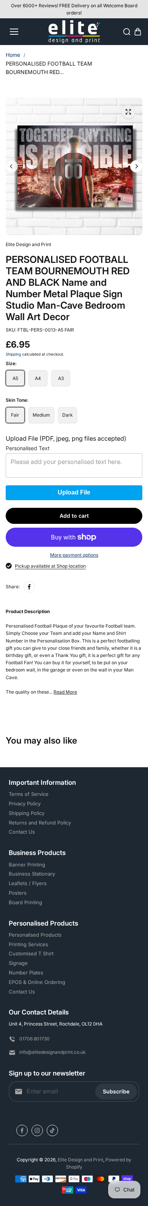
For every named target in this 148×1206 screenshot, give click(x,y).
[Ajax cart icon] (137, 31)
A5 (15, 378)
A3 (61, 378)
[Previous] (12, 166)
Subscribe (116, 1091)
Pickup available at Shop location (50, 566)
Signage (18, 963)
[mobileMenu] (14, 31)
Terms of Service (29, 794)
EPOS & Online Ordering (37, 982)
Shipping (13, 354)
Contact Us (22, 832)
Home (13, 55)
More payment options (74, 555)
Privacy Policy (25, 803)
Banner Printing (27, 864)
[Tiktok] (52, 1130)
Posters (18, 893)
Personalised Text (28, 448)
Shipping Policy (26, 813)
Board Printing (25, 902)
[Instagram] (37, 1130)
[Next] (136, 166)
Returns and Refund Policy (40, 823)
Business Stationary (32, 874)
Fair (15, 415)
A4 (38, 378)
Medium (41, 415)
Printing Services (28, 944)
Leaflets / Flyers (28, 883)
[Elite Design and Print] (74, 31)
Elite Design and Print (80, 1160)
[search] (126, 31)
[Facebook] (29, 587)
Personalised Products (35, 935)
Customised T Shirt (31, 953)
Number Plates (26, 972)
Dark (67, 415)
